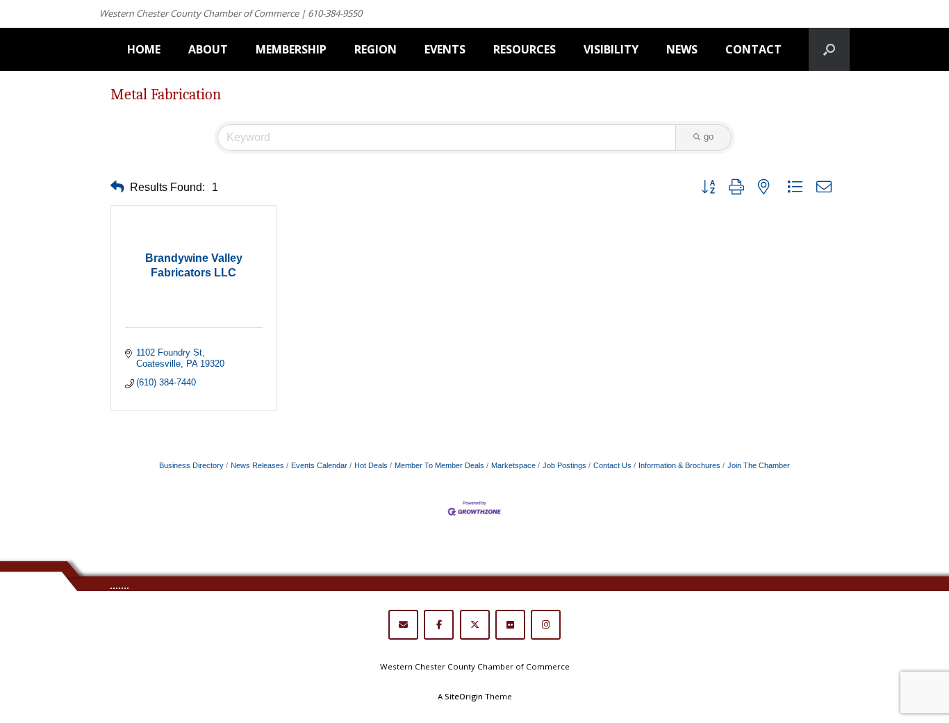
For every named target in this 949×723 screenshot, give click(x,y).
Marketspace (513, 465)
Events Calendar (319, 465)
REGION (375, 49)
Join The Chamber (758, 465)
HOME (143, 49)
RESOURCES (524, 49)
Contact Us (612, 465)
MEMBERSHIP (291, 49)
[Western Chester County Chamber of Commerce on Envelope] (403, 625)
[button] (117, 187)
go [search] (708, 136)
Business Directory (191, 465)
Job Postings (564, 465)
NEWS (682, 49)
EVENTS (444, 49)
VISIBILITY (611, 49)
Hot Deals (371, 465)
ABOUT (208, 49)
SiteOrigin (464, 696)
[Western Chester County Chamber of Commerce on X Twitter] (475, 625)
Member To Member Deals (439, 465)
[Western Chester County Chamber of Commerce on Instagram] (546, 625)
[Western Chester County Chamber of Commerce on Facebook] (439, 625)
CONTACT (753, 49)
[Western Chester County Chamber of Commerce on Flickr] (510, 625)
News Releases (257, 465)
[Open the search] (829, 49)
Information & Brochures (679, 465)
